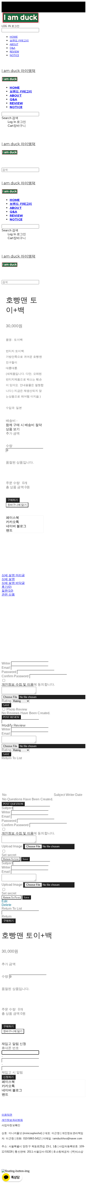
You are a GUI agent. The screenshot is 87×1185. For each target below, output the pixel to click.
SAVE (6, 705)
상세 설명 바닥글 (13, 583)
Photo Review (16, 709)
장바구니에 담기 (12, 1031)
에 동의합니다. (28, 684)
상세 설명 (8, 579)
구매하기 (8, 920)
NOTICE (14, 55)
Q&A (12, 48)
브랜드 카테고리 (19, 40)
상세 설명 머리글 (13, 575)
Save (25, 859)
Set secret (9, 855)
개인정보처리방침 (12, 1120)
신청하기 (8, 1077)
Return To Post (11, 897)
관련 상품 (8, 594)
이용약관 (7, 1114)
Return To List (11, 859)
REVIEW (14, 51)
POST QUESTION (13, 803)
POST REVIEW (11, 717)
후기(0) (7, 586)
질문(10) (7, 590)
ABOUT (14, 44)
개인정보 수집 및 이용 (18, 684)
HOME (14, 37)
